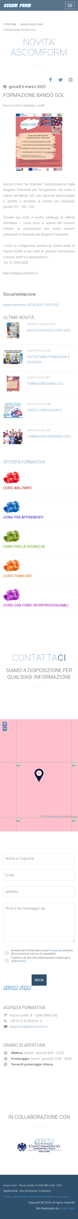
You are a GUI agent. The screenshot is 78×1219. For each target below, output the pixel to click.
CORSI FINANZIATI (17, 576)
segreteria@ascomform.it (28, 1027)
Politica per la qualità (41, 1196)
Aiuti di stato (61, 1196)
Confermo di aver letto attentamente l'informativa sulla (40, 959)
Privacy (53, 950)
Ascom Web (66, 1208)
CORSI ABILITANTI (17, 488)
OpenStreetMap (53, 816)
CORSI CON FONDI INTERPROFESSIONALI (36, 605)
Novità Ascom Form (31, 24)
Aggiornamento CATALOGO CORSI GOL (31, 305)
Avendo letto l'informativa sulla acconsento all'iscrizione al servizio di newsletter (42, 952)
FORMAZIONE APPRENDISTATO (49, 436)
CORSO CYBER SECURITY (44, 410)
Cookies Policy (20, 1196)
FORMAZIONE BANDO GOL (45, 383)
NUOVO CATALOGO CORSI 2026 (48, 330)
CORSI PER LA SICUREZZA (24, 547)
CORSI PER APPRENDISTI (23, 517)
